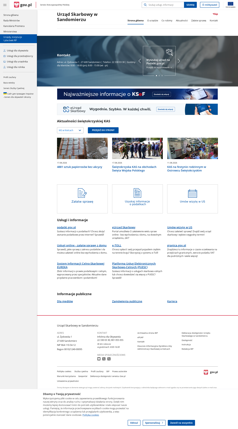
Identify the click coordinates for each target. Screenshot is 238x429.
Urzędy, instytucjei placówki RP (12, 39)
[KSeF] (137, 94)
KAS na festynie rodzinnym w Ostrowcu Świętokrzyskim (186, 168)
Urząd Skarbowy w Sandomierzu (77, 17)
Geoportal (82, 376)
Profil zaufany (9, 77)
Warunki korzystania (66, 376)
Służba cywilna (81, 371)
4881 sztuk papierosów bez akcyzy (79, 167)
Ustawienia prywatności (68, 381)
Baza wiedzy (9, 82)
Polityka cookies (64, 371)
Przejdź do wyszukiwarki (158, 63)
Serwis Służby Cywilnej (13, 88)
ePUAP (140, 337)
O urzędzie (152, 20)
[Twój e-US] (137, 109)
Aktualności (182, 20)
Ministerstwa (10, 31)
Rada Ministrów (11, 20)
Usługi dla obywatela (17, 50)
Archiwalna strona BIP (147, 333)
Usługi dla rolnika (15, 67)
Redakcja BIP (187, 349)
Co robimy (167, 20)
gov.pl (214, 375)
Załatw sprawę (198, 20)
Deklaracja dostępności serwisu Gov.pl (108, 376)
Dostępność (187, 340)
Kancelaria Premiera (14, 26)
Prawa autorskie (119, 371)
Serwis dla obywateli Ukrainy (18, 95)
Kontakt (214, 20)
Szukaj (190, 4)
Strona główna (14, 15)
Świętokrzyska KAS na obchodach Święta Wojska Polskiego (134, 168)
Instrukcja (186, 344)
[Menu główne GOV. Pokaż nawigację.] (5, 5)
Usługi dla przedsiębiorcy (19, 56)
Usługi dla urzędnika (17, 61)
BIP (107, 371)
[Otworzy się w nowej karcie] (99, 359)
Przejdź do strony (103, 130)
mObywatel (211, 5)
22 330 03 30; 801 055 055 (110, 340)
